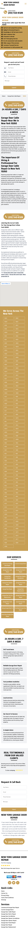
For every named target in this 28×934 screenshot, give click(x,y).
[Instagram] (9, 882)
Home (3, 96)
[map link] (2, 4)
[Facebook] (17, 882)
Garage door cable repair (14, 96)
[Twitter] (13, 882)
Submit (14, 87)
